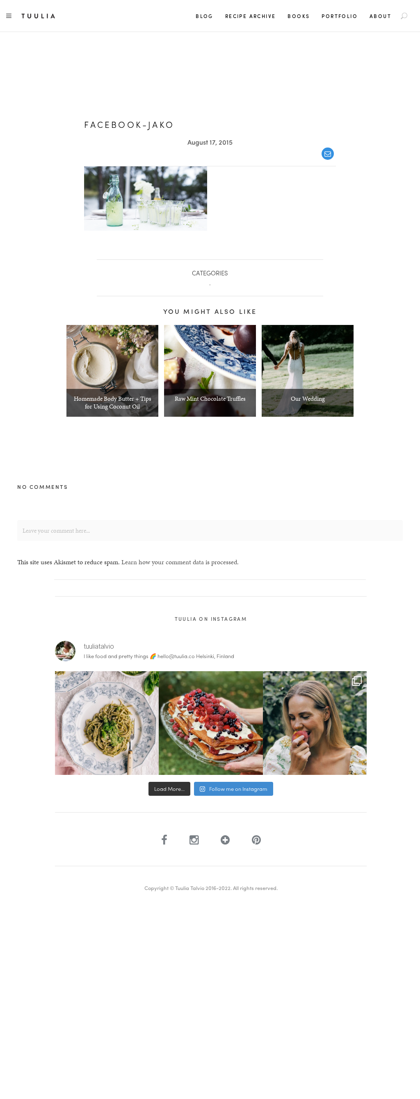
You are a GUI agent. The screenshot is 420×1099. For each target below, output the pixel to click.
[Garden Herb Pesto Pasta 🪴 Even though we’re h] (107, 723)
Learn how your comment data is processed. (180, 562)
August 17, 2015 (210, 142)
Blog (204, 16)
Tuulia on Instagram (211, 618)
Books (299, 16)
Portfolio (340, 16)
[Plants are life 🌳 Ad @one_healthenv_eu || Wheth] (315, 723)
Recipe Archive (250, 16)
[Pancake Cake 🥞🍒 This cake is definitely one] (210, 723)
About (380, 16)
